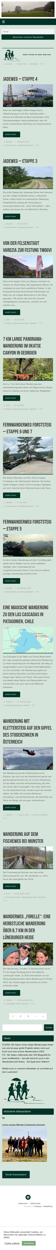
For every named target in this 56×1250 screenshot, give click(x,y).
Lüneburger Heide (13, 897)
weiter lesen (10, 134)
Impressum (23, 1203)
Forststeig (21, 506)
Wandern (34, 64)
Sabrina (9, 702)
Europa (9, 323)
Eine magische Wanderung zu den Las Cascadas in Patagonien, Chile (25, 614)
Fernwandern (11, 145)
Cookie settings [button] (12, 1243)
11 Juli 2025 (19, 405)
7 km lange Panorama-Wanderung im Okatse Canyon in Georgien (23, 346)
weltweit (26, 705)
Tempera (38, 1206)
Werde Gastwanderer (16, 1174)
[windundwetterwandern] (28, 1197)
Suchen (49, 1027)
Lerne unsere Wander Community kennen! (23, 1125)
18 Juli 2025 (19, 320)
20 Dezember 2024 (22, 894)
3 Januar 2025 (23, 815)
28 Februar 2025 (24, 588)
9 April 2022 (21, 64)
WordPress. (48, 1206)
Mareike (8, 64)
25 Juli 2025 (22, 224)
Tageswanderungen (21, 323)
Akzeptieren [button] (29, 1243)
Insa (8, 320)
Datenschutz (35, 1203)
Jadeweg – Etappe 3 (20, 161)
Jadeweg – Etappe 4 (20, 79)
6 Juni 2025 (22, 503)
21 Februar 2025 (24, 702)
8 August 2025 (23, 142)
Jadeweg (21, 145)
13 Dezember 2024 (25, 1000)
